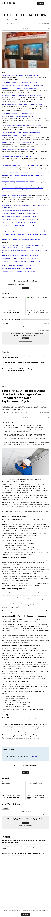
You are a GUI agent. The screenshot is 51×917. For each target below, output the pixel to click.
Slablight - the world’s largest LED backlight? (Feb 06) (17, 195)
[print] (48, 28)
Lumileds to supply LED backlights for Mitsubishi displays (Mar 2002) (21, 239)
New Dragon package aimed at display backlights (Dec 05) (18, 210)
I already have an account (25, 341)
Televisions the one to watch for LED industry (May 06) (17, 135)
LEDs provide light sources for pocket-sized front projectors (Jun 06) (21, 95)
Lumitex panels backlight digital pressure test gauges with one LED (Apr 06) (23, 175)
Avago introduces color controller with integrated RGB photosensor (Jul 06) (23, 85)
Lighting (4, 10)
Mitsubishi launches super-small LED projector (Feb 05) (17, 268)
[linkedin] (23, 28)
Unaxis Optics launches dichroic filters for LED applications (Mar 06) (21, 245)
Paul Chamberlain (6, 412)
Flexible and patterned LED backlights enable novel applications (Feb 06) (22, 188)
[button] (3, 3)
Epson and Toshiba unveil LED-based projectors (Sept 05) (18, 265)
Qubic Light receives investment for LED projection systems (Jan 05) (21, 271)
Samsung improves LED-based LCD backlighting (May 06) (18, 142)
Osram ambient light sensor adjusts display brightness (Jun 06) (19, 113)
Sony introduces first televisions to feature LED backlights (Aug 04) (30, 231)
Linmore (34, 756)
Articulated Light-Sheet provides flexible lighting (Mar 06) (18, 181)
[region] (25, 327)
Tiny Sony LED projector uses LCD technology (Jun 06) (17, 116)
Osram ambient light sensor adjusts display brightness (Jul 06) (19, 82)
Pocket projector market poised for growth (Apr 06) (16, 156)
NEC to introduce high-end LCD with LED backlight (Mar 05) (19, 223)
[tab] (5, 324)
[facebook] (20, 28)
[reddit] (28, 28)
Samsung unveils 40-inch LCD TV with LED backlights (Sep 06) (20, 75)
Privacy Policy (44, 910)
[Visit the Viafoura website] (46, 330)
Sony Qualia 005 (6, 231)
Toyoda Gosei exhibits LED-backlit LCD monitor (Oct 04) (18, 226)
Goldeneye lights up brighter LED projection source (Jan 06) (19, 258)
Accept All (25, 914)
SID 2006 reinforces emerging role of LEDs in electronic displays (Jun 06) (22, 104)
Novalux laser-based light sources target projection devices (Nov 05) (21, 261)
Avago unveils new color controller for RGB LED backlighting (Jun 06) (21, 132)
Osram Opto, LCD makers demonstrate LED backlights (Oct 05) (20, 213)
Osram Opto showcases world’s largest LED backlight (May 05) (20, 219)
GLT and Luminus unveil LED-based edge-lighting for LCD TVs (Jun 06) (22, 125)
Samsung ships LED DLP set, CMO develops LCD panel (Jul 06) (20, 88)
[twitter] (25, 28)
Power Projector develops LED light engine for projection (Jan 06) (20, 255)
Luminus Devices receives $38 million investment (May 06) (18, 149)
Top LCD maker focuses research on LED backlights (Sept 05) (19, 216)
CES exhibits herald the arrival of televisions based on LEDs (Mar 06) (21, 165)
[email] (30, 28)
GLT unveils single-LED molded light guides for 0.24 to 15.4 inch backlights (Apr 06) (25, 172)
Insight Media (5, 205)
